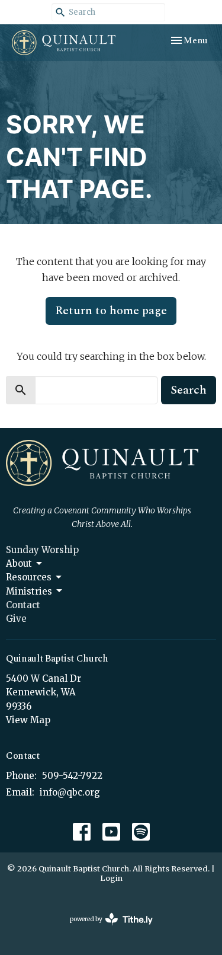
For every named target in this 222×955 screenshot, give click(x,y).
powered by (105, 929)
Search (188, 390)
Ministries (29, 591)
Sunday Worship (42, 549)
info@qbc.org (70, 792)
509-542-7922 (72, 775)
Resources (29, 577)
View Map (28, 720)
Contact (23, 605)
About (19, 563)
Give (16, 618)
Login (111, 878)
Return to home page (111, 311)
